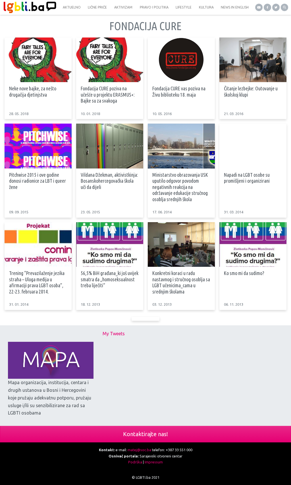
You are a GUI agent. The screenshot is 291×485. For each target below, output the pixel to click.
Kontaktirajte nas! (145, 434)
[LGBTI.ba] (28, 7)
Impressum (154, 462)
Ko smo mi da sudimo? (244, 273)
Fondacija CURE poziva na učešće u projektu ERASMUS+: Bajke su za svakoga (108, 94)
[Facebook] (267, 7)
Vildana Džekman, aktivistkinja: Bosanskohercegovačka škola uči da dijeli (109, 181)
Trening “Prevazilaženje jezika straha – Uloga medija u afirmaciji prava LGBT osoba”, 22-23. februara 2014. (37, 282)
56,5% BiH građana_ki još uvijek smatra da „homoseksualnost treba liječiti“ (109, 279)
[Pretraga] (284, 7)
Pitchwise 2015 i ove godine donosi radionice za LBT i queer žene (37, 181)
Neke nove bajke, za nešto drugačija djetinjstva (32, 91)
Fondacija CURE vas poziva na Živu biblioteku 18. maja (178, 91)
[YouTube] (259, 7)
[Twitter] (276, 7)
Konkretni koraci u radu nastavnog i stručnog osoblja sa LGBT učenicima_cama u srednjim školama (181, 282)
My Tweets (114, 333)
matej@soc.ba (139, 450)
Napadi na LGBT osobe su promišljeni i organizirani (247, 178)
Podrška (135, 462)
